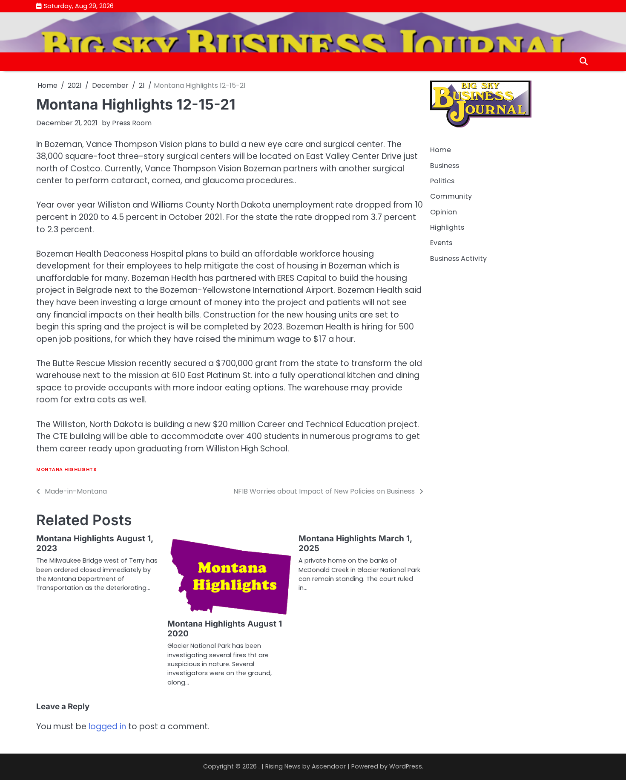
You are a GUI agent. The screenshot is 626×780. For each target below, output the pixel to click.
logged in (107, 726)
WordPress (405, 766)
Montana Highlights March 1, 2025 (355, 543)
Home (440, 150)
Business (444, 165)
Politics (442, 181)
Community (451, 196)
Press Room (132, 123)
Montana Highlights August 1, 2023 (94, 543)
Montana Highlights (66, 469)
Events (441, 243)
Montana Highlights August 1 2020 (224, 628)
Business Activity (458, 258)
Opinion (443, 212)
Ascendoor (329, 766)
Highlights (447, 227)
